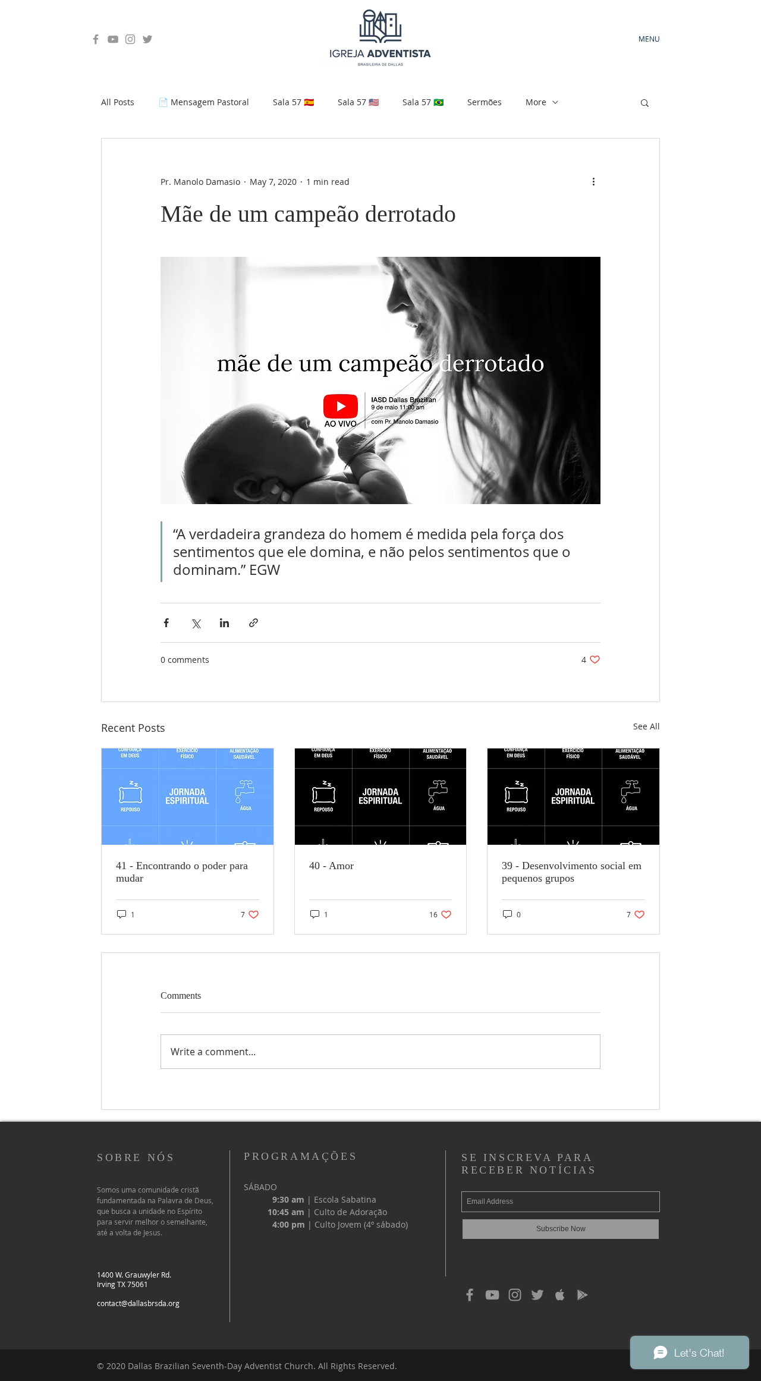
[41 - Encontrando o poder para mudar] (187, 796)
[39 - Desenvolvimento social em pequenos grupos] (573, 796)
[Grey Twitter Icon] (147, 39)
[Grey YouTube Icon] (113, 39)
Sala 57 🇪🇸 (293, 102)
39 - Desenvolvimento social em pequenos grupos (571, 872)
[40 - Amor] (381, 796)
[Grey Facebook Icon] (95, 39)
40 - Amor (331, 866)
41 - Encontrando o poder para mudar (182, 872)
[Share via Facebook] (166, 622)
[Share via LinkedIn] (224, 622)
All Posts (117, 102)
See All (646, 726)
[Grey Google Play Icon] (582, 1294)
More (536, 102)
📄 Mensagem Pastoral (203, 102)
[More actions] (593, 181)
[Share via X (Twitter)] (195, 622)
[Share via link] (253, 622)
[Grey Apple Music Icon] (560, 1294)
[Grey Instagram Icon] (130, 39)
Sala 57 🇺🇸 (358, 102)
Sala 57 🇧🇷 (423, 102)
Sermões (484, 102)
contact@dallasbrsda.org (138, 1303)
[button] (644, 102)
